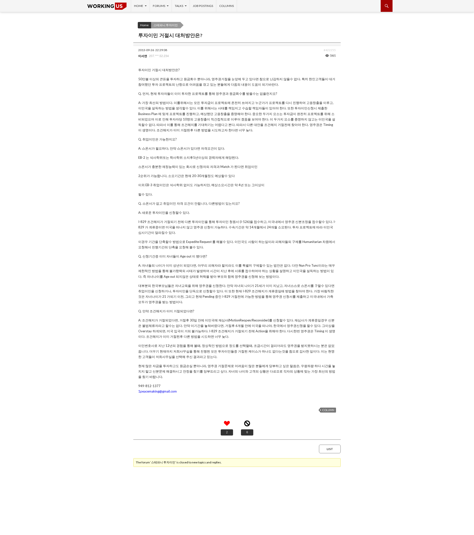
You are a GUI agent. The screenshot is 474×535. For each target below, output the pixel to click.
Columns (226, 6)
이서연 (142, 56)
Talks (179, 6)
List (330, 449)
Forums (159, 6)
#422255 (330, 50)
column (328, 410)
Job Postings (203, 6)
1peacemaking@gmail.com (157, 391)
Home (138, 6)
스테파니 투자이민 (166, 25)
